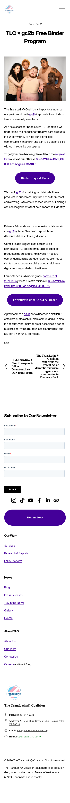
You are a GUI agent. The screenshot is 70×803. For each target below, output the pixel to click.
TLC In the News (14, 603)
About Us (10, 641)
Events (8, 618)
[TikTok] (22, 500)
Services (9, 546)
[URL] (56, 500)
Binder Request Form (35, 178)
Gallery (8, 610)
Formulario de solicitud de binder (35, 299)
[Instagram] (13, 500)
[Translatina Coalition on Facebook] (39, 500)
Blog (7, 587)
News (31, 24)
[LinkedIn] (47, 500)
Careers (9, 664)
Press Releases (13, 595)
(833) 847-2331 (25, 714)
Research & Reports (16, 553)
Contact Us (11, 656)
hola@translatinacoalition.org (32, 730)
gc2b (7, 342)
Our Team (10, 649)
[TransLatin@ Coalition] (30, 500)
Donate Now (35, 517)
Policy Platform (13, 561)
